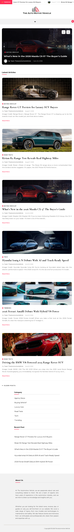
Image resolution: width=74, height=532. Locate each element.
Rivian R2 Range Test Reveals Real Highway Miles (30, 158)
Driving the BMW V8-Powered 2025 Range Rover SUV (33, 362)
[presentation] (64, 32)
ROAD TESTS (8, 155)
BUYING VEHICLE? (10, 104)
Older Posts (9, 385)
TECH (6, 257)
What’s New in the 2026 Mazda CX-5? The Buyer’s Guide (35, 56)
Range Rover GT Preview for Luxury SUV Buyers (30, 107)
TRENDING (7, 308)
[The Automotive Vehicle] (37, 10)
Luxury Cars (19, 407)
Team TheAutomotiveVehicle (13, 111)
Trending (18, 420)
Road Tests (18, 411)
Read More (6, 120)
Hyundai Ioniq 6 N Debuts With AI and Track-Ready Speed (35, 260)
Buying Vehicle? (20, 403)
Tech (16, 416)
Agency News (19, 398)
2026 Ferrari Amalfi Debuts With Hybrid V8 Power (30, 311)
